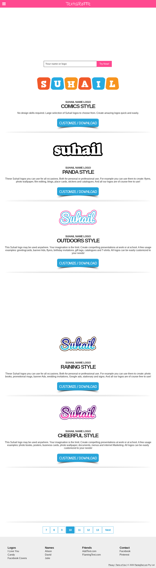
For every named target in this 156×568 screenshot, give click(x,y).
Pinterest (124, 554)
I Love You (13, 551)
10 (70, 529)
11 (79, 529)
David (48, 554)
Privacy (111, 565)
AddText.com (89, 551)
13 (97, 529)
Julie (47, 558)
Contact (124, 547)
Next (108, 529)
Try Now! (104, 64)
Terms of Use (121, 565)
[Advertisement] (78, 34)
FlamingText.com (91, 554)
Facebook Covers (17, 558)
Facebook (125, 551)
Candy (11, 554)
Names (49, 547)
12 (88, 529)
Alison (48, 551)
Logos (12, 547)
